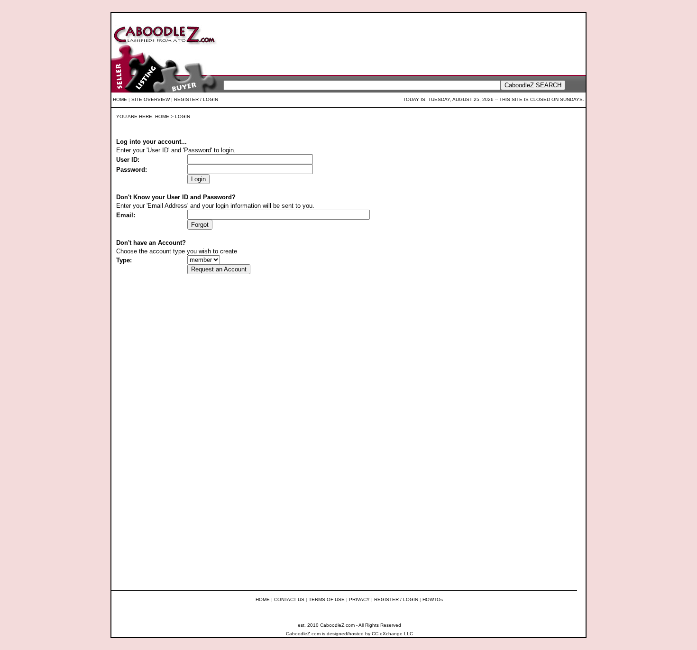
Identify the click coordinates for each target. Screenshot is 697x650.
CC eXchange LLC (392, 633)
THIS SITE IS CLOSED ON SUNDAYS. (541, 99)
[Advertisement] (396, 42)
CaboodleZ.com (303, 633)
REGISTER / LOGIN (196, 99)
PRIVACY (359, 599)
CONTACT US (289, 599)
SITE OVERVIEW (150, 99)
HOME (120, 99)
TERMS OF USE (327, 599)
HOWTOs (432, 599)
